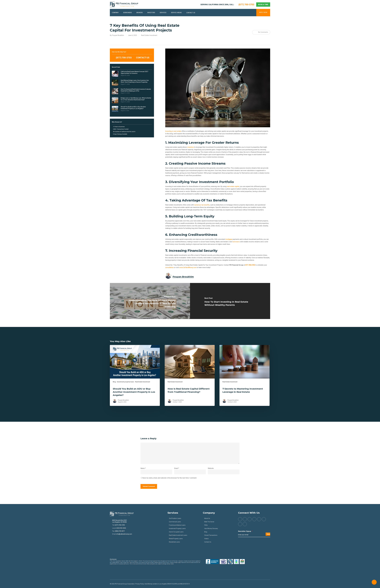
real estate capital (233, 186)
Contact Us (207, 542)
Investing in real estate (173, 131)
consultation (169, 267)
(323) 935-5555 (121, 528)
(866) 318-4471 (120, 531)
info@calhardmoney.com (124, 534)
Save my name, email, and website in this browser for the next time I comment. (169, 478)
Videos (206, 538)
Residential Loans (174, 542)
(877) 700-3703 (123, 57)
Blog (114, 382)
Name (143, 468)
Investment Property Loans (177, 528)
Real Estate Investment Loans (178, 535)
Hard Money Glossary (211, 528)
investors (190, 147)
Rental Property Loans (176, 538)
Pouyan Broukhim (118, 35)
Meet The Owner (209, 522)
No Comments (263, 32)
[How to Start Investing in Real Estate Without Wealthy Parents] (230, 301)
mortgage (229, 239)
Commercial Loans (175, 522)
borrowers (236, 242)
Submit (269, 534)
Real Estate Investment (149, 35)
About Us (207, 518)
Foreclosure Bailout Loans (177, 525)
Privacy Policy (139, 584)
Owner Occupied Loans (176, 532)
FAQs (206, 525)
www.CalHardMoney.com (187, 267)
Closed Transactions (210, 535)
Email (176, 468)
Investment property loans (125, 382)
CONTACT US (142, 57)
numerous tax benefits (202, 205)
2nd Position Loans (175, 518)
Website (211, 468)
